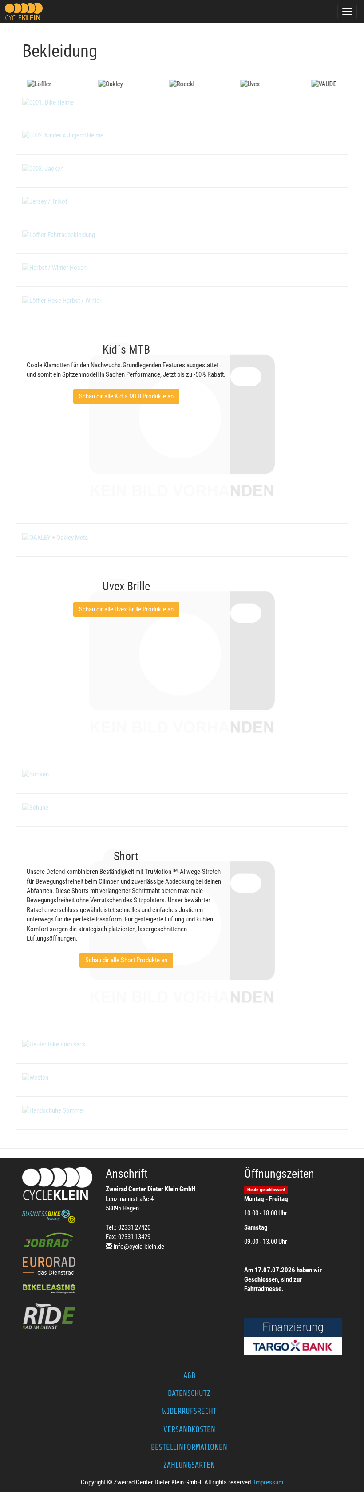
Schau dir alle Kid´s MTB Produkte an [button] (126, 396)
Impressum (268, 1482)
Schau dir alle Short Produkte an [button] (126, 960)
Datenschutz (189, 1393)
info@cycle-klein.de (139, 1247)
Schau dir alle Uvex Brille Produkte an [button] (126, 609)
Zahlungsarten (189, 1464)
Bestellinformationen (189, 1447)
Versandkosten (189, 1429)
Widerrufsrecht (189, 1411)
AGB (189, 1375)
